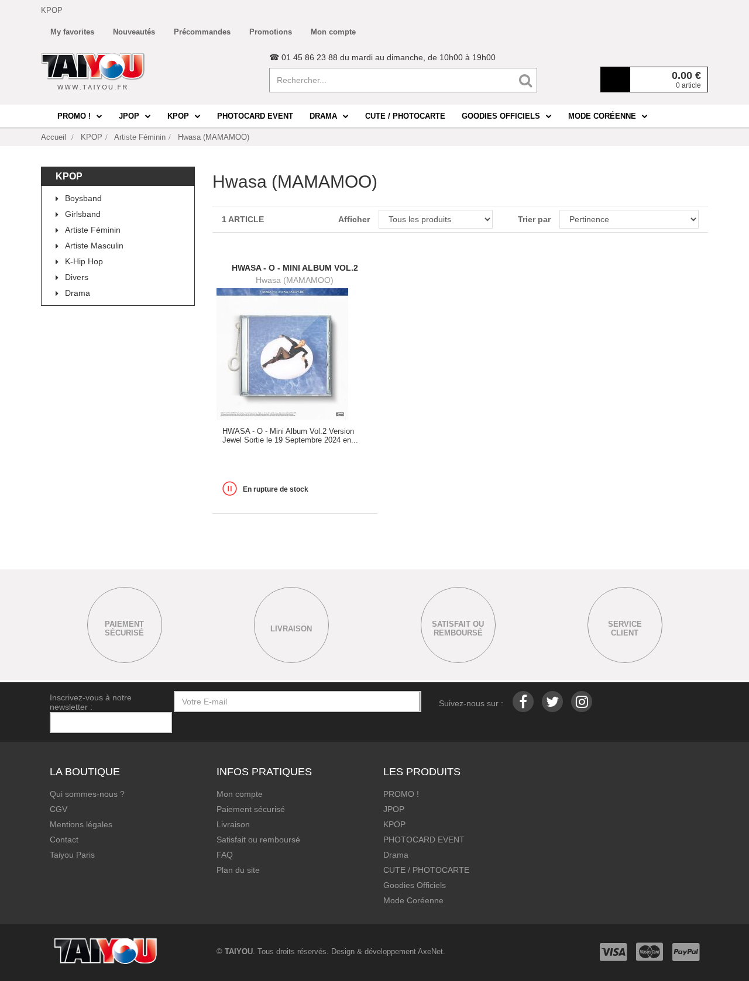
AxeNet (430, 951)
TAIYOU (239, 951)
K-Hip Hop (84, 261)
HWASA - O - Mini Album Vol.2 (295, 268)
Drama (77, 293)
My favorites (72, 31)
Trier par (534, 219)
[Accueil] (93, 71)
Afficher (353, 219)
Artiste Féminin (93, 229)
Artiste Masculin (94, 245)
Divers (76, 277)
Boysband (83, 198)
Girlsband (83, 214)
